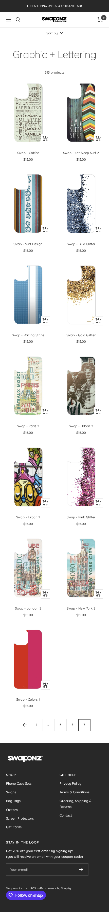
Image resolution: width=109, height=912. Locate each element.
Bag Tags (13, 801)
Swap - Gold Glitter (81, 335)
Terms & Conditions (74, 792)
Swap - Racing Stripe (28, 335)
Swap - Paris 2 (28, 426)
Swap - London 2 (28, 608)
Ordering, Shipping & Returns (76, 803)
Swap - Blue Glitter (81, 244)
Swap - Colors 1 (28, 699)
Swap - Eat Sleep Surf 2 (81, 153)
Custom (12, 810)
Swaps (11, 792)
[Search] (18, 19)
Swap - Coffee (28, 153)
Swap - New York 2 (81, 608)
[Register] (81, 869)
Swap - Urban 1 (28, 517)
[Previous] (25, 725)
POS (33, 888)
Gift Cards (14, 827)
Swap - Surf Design (28, 244)
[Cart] (100, 19)
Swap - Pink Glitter (81, 517)
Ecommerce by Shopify (56, 888)
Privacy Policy (70, 783)
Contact (66, 815)
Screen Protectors (20, 818)
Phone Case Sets (18, 783)
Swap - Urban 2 (81, 426)
